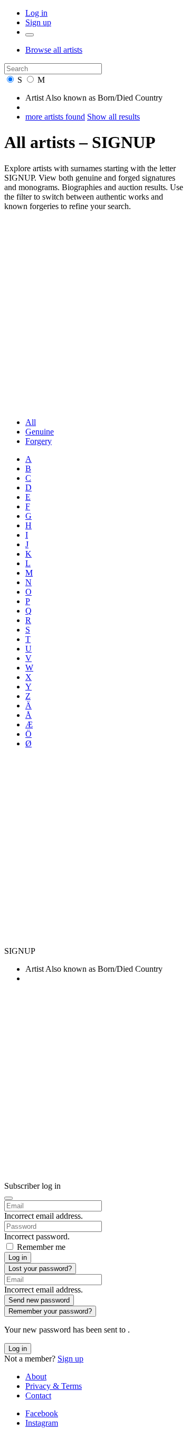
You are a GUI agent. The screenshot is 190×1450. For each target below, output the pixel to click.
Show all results (113, 116)
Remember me (41, 1246)
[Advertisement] (95, 314)
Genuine (39, 431)
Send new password (39, 1300)
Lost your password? (40, 1269)
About (35, 1376)
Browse (53, 49)
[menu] (29, 34)
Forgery (38, 441)
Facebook (41, 1413)
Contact (38, 1395)
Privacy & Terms (53, 1386)
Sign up (38, 22)
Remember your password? (50, 1311)
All (30, 422)
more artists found (55, 116)
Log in (36, 12)
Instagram (41, 1422)
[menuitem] (105, 422)
